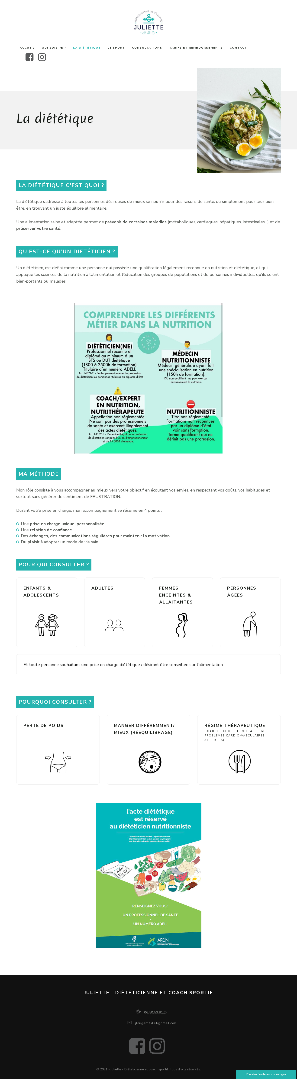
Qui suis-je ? (54, 47)
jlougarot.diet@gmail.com (156, 1023)
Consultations (147, 47)
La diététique (86, 47)
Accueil (27, 47)
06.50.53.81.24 (156, 1012)
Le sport (116, 47)
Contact (238, 47)
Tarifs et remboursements (196, 47)
